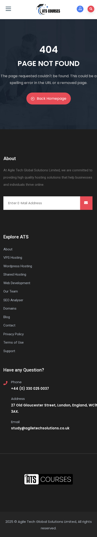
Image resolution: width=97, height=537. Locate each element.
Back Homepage (51, 98)
